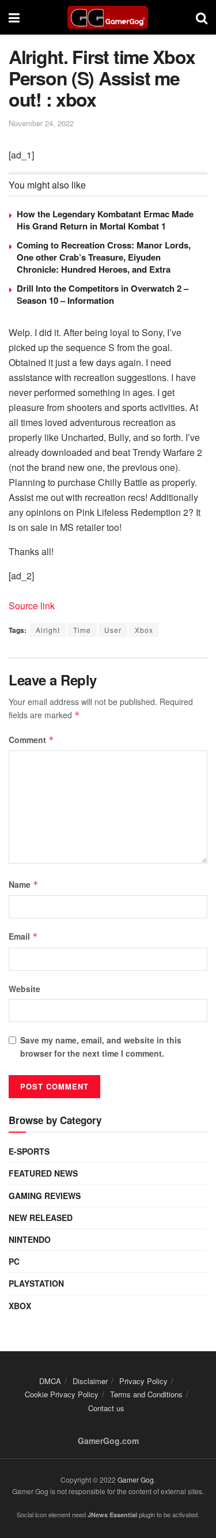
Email (23, 936)
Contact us (106, 1408)
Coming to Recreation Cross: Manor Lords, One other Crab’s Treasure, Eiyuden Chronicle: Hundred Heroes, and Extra (104, 257)
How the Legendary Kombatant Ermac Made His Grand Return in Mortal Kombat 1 (105, 220)
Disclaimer (90, 1380)
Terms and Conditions (146, 1394)
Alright (48, 630)
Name (24, 884)
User (113, 630)
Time (82, 630)
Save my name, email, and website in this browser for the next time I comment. (100, 1046)
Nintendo (30, 1239)
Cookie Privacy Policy (61, 1394)
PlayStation (36, 1283)
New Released (41, 1217)
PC (14, 1261)
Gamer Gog (136, 1479)
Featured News (43, 1173)
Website (24, 988)
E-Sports (29, 1151)
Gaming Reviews (45, 1195)
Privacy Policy (143, 1380)
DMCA (50, 1380)
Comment (31, 739)
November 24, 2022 (41, 123)
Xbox (144, 630)
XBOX (20, 1305)
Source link (32, 605)
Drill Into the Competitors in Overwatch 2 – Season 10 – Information (102, 294)
